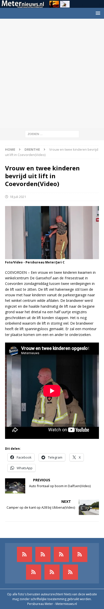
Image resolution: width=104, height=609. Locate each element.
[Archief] (24, 554)
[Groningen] (61, 554)
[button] (97, 13)
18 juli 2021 (18, 196)
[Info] (33, 572)
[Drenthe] (42, 554)
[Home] (79, 554)
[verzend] (70, 572)
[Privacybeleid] (52, 572)
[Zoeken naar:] (52, 133)
